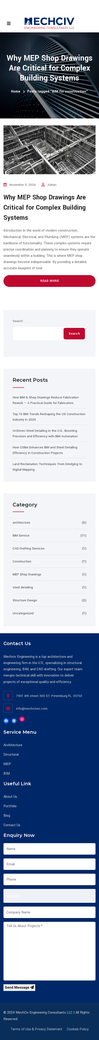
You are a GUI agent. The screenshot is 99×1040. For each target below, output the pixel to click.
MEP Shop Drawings (27, 574)
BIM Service (21, 535)
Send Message (17, 987)
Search (18, 321)
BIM (6, 773)
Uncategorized (23, 613)
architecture (21, 522)
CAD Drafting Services (28, 548)
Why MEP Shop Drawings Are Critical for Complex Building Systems (44, 207)
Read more (49, 281)
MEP (7, 764)
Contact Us (11, 825)
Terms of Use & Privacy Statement (36, 1029)
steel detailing (23, 587)
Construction (22, 561)
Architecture (12, 745)
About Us (10, 796)
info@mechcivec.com (31, 708)
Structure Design (25, 600)
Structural (11, 754)
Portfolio (10, 806)
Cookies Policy (78, 1029)
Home (15, 91)
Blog (6, 815)
